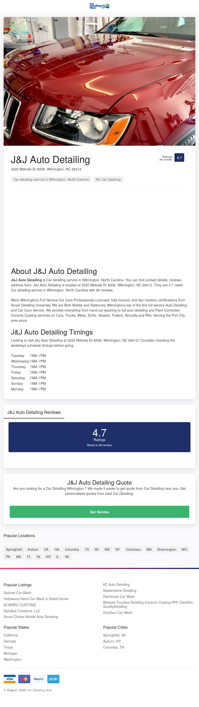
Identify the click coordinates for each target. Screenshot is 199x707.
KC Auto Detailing (116, 584)
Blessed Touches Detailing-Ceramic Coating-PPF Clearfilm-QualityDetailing (148, 604)
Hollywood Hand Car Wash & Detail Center (36, 599)
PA (8, 556)
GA (57, 549)
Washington (13, 659)
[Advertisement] (99, 230)
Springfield (14, 549)
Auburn (33, 549)
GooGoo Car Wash (117, 613)
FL (29, 556)
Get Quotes (99, 511)
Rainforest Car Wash (119, 597)
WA (107, 549)
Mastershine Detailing (119, 590)
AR (48, 556)
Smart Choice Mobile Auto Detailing (31, 617)
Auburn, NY (112, 641)
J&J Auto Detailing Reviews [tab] (34, 412)
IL (57, 556)
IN (38, 556)
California (11, 635)
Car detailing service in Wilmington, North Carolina (51, 179)
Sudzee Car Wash (17, 593)
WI (67, 556)
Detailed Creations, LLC (22, 611)
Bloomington (167, 549)
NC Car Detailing (108, 179)
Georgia (10, 641)
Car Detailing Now (39, 690)
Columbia (72, 549)
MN (149, 549)
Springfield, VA (114, 635)
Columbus (133, 549)
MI (97, 549)
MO (184, 549)
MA (18, 556)
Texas (8, 647)
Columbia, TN (113, 647)
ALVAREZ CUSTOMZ (20, 605)
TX (87, 549)
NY (118, 549)
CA (46, 549)
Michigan (10, 653)
